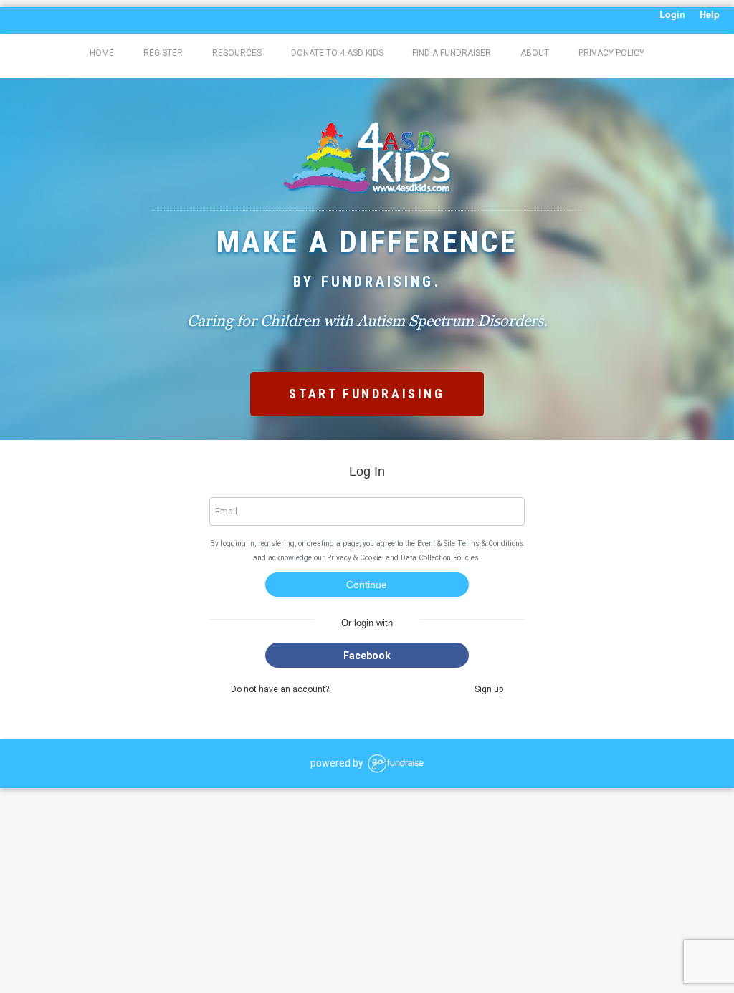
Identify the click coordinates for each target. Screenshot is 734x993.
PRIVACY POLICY (611, 53)
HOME (102, 53)
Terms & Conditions (490, 543)
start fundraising (366, 393)
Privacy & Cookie (354, 558)
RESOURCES (237, 53)
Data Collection (426, 558)
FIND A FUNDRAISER (451, 53)
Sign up (489, 689)
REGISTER (163, 53)
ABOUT (534, 53)
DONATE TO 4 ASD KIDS (337, 53)
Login (672, 14)
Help (710, 14)
